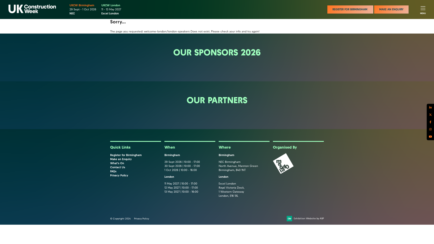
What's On (117, 163)
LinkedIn (430, 107)
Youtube (430, 136)
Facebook (430, 122)
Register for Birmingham (126, 155)
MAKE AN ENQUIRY (391, 9)
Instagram (430, 129)
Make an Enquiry (121, 159)
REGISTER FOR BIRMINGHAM (350, 9)
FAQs (113, 171)
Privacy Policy (119, 175)
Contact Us (117, 167)
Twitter (430, 114)
